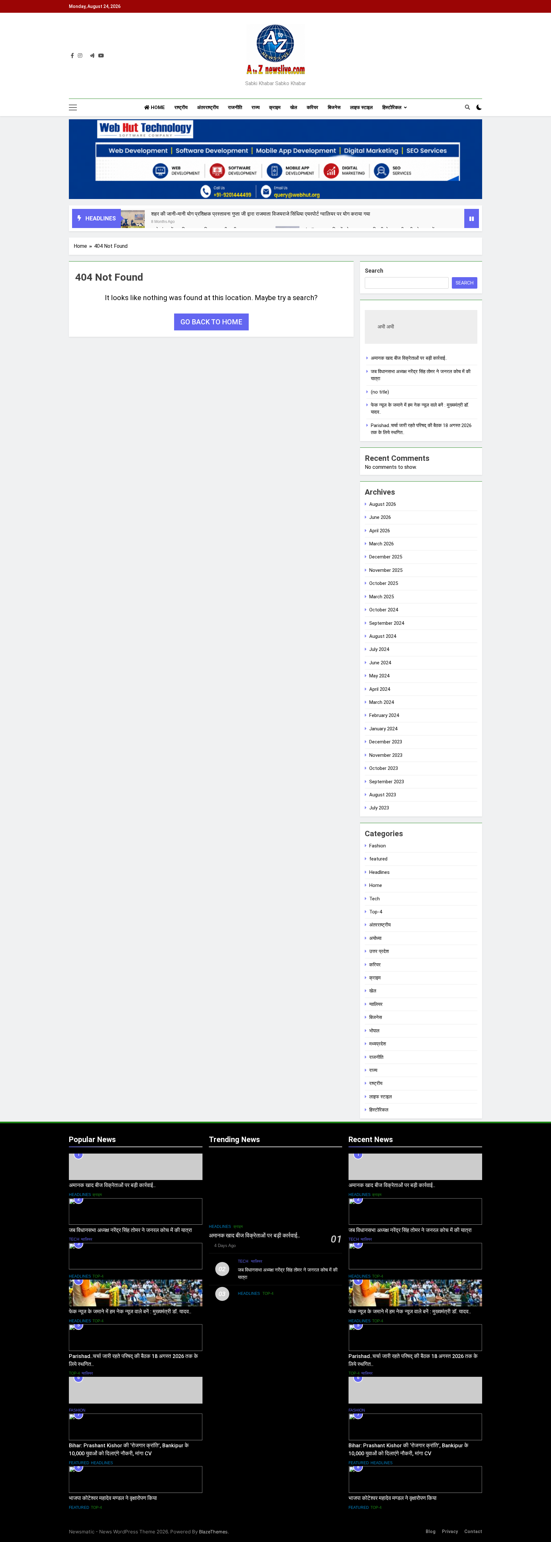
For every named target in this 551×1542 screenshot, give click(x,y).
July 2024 (379, 649)
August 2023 (382, 795)
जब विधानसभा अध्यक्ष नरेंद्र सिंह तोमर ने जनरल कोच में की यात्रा (130, 1230)
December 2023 (385, 742)
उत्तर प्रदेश (379, 951)
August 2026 (382, 504)
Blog (431, 1531)
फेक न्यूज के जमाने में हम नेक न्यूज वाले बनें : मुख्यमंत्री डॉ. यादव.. (130, 1312)
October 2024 (383, 610)
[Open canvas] (73, 107)
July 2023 (379, 808)
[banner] (275, 159)
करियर (312, 107)
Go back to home (211, 322)
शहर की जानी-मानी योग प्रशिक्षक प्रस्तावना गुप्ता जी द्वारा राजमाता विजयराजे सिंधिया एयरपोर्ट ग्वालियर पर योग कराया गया (260, 214)
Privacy (450, 1531)
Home (157, 107)
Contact (473, 1531)
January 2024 (383, 729)
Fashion (377, 846)
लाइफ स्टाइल (361, 107)
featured (378, 859)
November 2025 (385, 570)
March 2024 (381, 702)
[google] (92, 56)
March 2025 (381, 597)
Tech (374, 899)
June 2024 (380, 663)
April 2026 (379, 531)
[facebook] (72, 56)
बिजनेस (334, 107)
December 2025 (385, 557)
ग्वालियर (376, 1004)
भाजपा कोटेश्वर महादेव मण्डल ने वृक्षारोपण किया (113, 1498)
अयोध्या (375, 938)
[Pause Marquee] (471, 218)
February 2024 (384, 715)
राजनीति (235, 107)
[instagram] (80, 56)
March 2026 (381, 544)
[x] (86, 56)
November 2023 (385, 755)
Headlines (379, 872)
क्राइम (275, 107)
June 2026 (380, 517)
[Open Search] (467, 107)
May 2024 (379, 676)
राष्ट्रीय (180, 107)
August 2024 (382, 636)
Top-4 (375, 912)
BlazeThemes (213, 1531)
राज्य (256, 107)
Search (374, 270)
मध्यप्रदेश (377, 1044)
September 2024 (386, 623)
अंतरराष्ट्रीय (207, 107)
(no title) (380, 392)
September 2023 (386, 782)
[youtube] (101, 56)
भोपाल (374, 1031)
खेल (293, 107)
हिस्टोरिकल (391, 107)
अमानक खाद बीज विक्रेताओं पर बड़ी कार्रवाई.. (409, 358)
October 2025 (383, 583)
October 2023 (383, 768)
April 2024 (379, 689)
